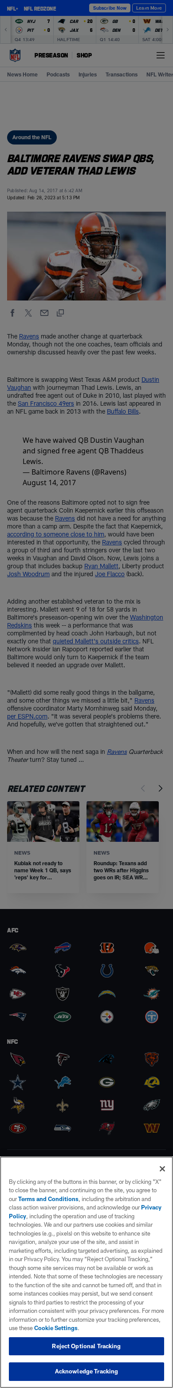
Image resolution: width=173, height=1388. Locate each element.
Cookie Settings (56, 1327)
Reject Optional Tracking (86, 1346)
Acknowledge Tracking (86, 1371)
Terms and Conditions (48, 1198)
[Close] (162, 1169)
